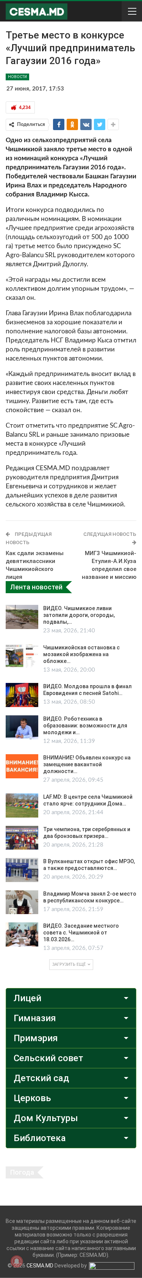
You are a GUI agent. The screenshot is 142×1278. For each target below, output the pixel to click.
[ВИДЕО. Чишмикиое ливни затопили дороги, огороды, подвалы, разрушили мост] (22, 617)
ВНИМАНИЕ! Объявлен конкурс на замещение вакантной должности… (87, 764)
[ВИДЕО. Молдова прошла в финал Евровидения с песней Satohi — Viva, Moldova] (22, 695)
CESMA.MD (40, 1266)
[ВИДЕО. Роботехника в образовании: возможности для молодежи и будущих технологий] (22, 727)
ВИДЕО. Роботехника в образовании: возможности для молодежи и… (85, 725)
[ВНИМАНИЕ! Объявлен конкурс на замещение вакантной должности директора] (22, 766)
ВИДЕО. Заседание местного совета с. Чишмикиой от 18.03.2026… (81, 932)
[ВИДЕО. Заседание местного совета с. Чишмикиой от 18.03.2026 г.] (22, 934)
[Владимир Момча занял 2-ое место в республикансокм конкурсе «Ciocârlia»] (22, 902)
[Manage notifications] (17, 1261)
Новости (17, 77)
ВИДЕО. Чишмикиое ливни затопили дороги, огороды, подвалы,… (79, 615)
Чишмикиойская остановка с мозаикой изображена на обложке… (81, 654)
